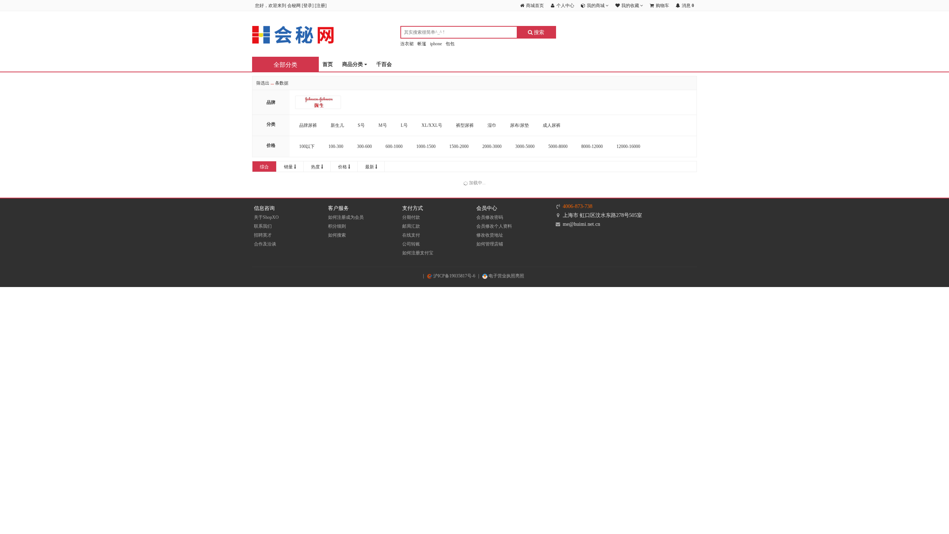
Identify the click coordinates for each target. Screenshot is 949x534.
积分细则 (337, 226)
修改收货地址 (489, 235)
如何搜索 (337, 235)
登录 (307, 5)
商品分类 (353, 64)
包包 (450, 43)
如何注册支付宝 (417, 253)
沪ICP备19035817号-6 (453, 275)
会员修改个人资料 (494, 226)
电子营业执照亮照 (505, 275)
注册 (320, 5)
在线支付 (411, 235)
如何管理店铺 (489, 244)
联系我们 (263, 226)
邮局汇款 (411, 226)
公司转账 (411, 244)
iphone (436, 43)
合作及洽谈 (265, 244)
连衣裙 (407, 43)
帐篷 (421, 43)
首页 (328, 64)
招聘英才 (263, 235)
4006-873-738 (577, 206)
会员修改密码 (489, 217)
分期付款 (411, 217)
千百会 (384, 64)
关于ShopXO (266, 217)
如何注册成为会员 (346, 217)
